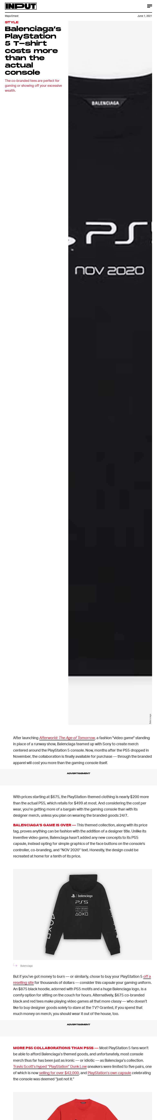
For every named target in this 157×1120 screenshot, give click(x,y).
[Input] (21, 6)
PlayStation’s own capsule (109, 1072)
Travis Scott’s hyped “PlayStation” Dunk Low (50, 1066)
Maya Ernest (11, 15)
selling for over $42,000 (59, 1072)
